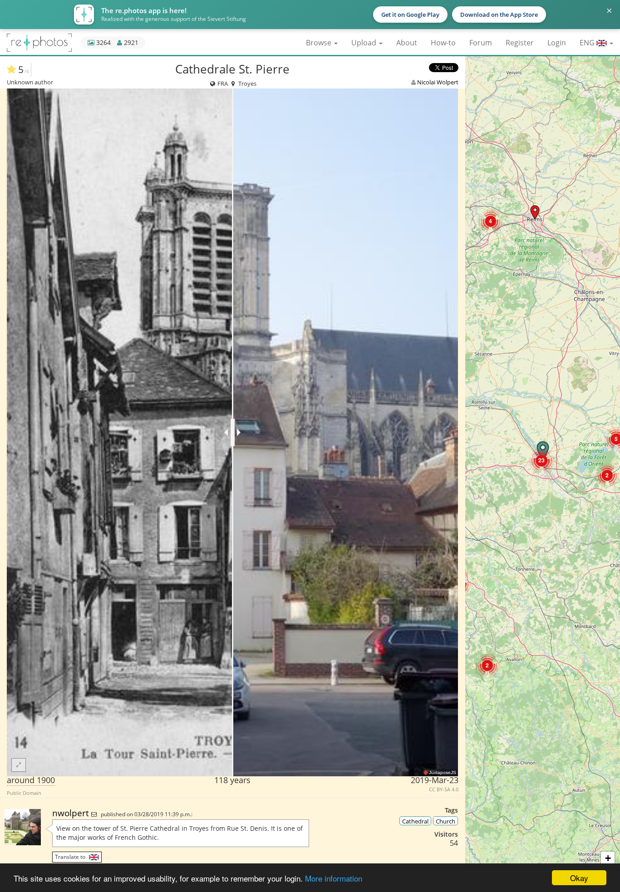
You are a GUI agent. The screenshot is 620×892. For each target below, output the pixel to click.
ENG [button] (588, 43)
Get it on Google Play (410, 14)
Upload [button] (364, 43)
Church (445, 821)
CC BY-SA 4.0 (443, 789)
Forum (480, 43)
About (406, 43)
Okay (579, 877)
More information (333, 878)
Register (520, 43)
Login (556, 43)
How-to (443, 43)
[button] (535, 212)
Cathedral (415, 821)
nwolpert (71, 813)
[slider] (233, 432)
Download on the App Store (499, 14)
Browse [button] (319, 43)
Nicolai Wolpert (437, 82)
